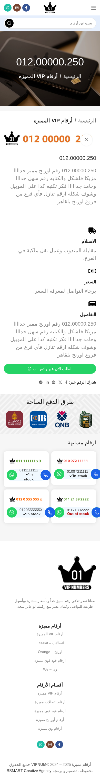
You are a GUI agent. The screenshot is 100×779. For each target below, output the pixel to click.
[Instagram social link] (17, 8)
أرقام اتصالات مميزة (50, 702)
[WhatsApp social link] (8, 8)
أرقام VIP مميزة (50, 693)
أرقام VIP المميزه (38, 76)
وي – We (50, 669)
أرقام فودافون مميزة (50, 711)
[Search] (9, 23)
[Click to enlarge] (86, 140)
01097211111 (77, 471)
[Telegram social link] (40, 382)
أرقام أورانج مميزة (50, 720)
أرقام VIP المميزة (50, 634)
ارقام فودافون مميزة (50, 660)
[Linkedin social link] (47, 382)
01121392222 (78, 510)
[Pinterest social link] (53, 382)
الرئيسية (72, 76)
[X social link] (60, 382)
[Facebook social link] (26, 8)
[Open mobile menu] (93, 8)
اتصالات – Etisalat (50, 643)
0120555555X (30, 510)
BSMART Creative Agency (29, 770)
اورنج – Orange (50, 652)
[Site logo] (50, 7)
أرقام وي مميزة (50, 728)
